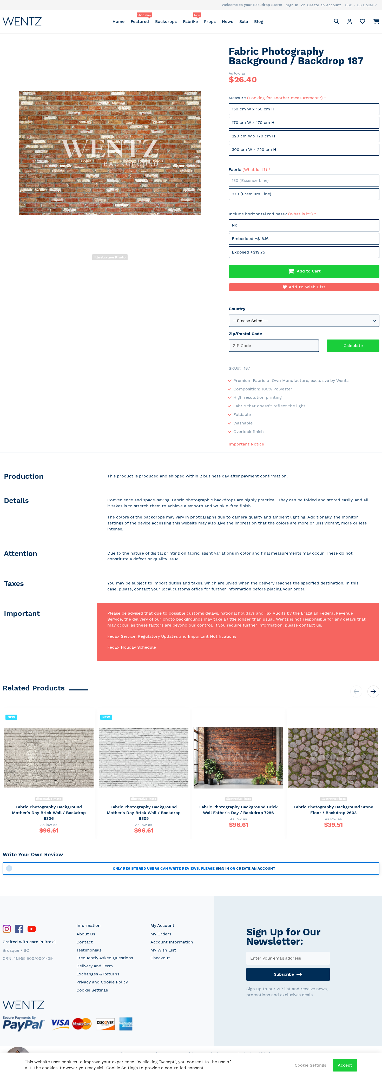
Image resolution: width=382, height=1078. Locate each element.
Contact (84, 942)
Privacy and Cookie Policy (102, 982)
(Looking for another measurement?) (285, 97)
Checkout (160, 957)
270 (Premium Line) (251, 193)
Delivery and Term (94, 965)
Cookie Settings (92, 990)
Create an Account (324, 5)
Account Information (171, 942)
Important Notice (246, 444)
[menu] (188, 21)
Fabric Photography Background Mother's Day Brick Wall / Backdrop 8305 (144, 812)
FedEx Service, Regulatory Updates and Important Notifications (171, 636)
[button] (361, 5)
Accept (345, 1065)
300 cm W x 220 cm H (254, 149)
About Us (85, 933)
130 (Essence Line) (250, 180)
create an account (255, 868)
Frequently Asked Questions (104, 957)
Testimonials (89, 950)
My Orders (160, 933)
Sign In (292, 5)
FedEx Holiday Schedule (131, 647)
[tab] (50, 477)
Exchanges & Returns (97, 973)
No (235, 225)
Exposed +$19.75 (248, 252)
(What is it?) (254, 169)
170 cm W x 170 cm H (253, 122)
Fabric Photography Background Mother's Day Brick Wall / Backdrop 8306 (49, 812)
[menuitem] (118, 21)
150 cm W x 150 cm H (253, 109)
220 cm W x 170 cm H (253, 136)
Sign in (222, 868)
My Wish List (163, 950)
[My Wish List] (362, 22)
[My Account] (349, 22)
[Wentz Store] (22, 21)
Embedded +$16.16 (250, 238)
